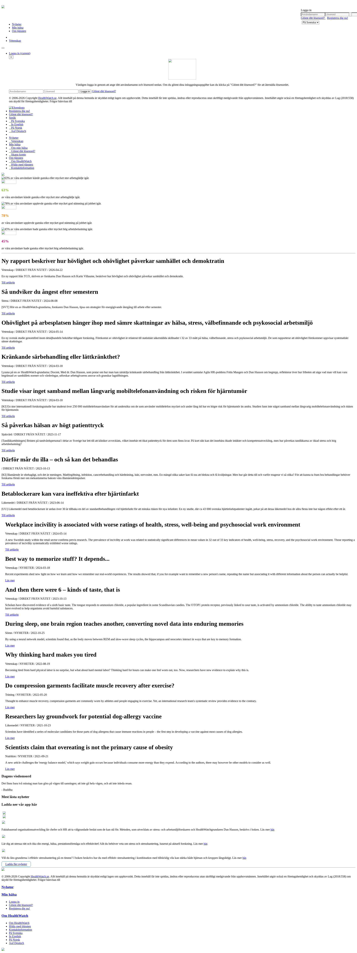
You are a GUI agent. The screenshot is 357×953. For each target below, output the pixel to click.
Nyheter (16, 24)
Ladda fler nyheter (16, 864)
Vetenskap (15, 40)
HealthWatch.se (47, 98)
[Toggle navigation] (2, 48)
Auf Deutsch (17, 131)
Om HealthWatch (20, 161)
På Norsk (15, 127)
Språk (12, 117)
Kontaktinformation (21, 168)
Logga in (19, 53)
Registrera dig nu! (337, 18)
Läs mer (10, 580)
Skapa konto (17, 154)
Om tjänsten (19, 31)
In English (16, 124)
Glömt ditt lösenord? (313, 18)
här (272, 829)
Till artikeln (8, 282)
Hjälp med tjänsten (21, 164)
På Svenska (17, 121)
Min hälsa (17, 27)
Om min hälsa (18, 147)
